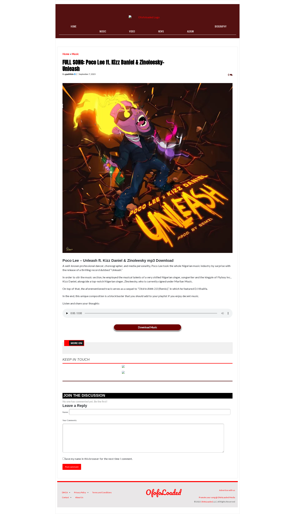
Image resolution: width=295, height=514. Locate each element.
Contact (65, 497)
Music (75, 53)
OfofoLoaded (207, 502)
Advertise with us (227, 490)
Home (65, 53)
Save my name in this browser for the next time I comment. (99, 458)
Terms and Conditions (102, 492)
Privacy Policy (80, 492)
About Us (79, 497)
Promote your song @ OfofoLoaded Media (217, 497)
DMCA (65, 492)
